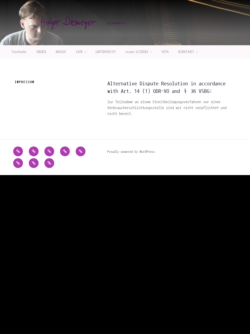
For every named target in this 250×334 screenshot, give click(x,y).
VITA (165, 52)
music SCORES (136, 52)
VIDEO (41, 52)
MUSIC (61, 52)
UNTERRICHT (105, 52)
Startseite (19, 52)
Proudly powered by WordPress (131, 151)
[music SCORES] (18, 163)
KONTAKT (186, 52)
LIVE (79, 52)
